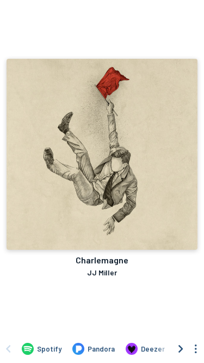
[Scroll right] (181, 349)
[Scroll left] (8, 349)
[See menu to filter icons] (196, 349)
